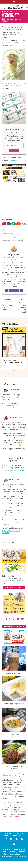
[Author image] (3, 19)
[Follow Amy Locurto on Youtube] (17, 290)
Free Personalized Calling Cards (7, 305)
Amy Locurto (10, 19)
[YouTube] (14, 844)
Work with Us (19, 833)
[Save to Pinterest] (4, 223)
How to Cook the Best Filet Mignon (14, 767)
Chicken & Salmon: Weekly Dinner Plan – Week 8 (21, 306)
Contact (7, 835)
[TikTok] (6, 839)
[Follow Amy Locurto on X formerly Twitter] (10, 290)
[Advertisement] (14, 201)
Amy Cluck (14, 389)
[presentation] (14, 342)
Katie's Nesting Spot (16, 459)
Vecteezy (14, 160)
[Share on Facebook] (9, 223)
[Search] (23, 775)
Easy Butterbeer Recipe (14, 673)
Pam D (12, 479)
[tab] (10, 370)
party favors (17, 241)
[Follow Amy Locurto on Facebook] (6, 290)
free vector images (9, 237)
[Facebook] (22, 839)
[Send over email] (13, 223)
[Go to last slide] (4, 348)
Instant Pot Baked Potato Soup (14, 735)
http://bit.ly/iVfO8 (17, 470)
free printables (8, 233)
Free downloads (8, 230)
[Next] (23, 348)
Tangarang (9, 45)
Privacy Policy (15, 816)
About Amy (8, 833)
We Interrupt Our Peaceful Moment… (12, 530)
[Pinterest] (11, 839)
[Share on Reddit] (18, 223)
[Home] (2, 11)
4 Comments (5, 21)
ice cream (6, 241)
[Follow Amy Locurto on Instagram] (14, 290)
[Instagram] (16, 839)
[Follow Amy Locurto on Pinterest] (21, 290)
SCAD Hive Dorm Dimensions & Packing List (13, 362)
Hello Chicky (21, 856)
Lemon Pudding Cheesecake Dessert (14, 704)
